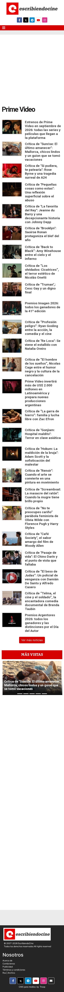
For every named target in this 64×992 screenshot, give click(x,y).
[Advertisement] (32, 68)
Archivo (11, 973)
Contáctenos (9, 963)
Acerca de (7, 960)
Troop (42, 987)
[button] (6, 678)
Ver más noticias (32, 640)
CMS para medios (27, 987)
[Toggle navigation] (4, 27)
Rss (4, 973)
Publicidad (8, 966)
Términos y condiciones (14, 969)
